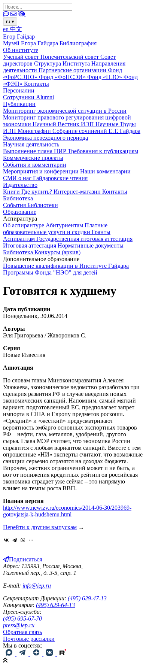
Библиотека (18, 198)
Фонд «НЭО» (105, 77)
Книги (12, 191)
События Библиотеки (30, 205)
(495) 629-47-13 (87, 598)
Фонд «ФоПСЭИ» (63, 77)
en (6, 29)
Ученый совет (21, 57)
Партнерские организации (73, 70)
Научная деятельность (31, 144)
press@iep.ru (18, 625)
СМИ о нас (18, 178)
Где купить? (37, 191)
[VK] (50, 654)
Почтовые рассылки (29, 639)
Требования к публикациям (103, 151)
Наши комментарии (105, 171)
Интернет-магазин (78, 191)
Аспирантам (19, 239)
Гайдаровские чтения (60, 178)
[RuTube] (63, 654)
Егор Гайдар (19, 36)
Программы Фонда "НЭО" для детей (50, 272)
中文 (16, 29)
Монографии (35, 131)
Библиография (78, 43)
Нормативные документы (91, 245)
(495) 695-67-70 (22, 618)
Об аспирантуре (24, 225)
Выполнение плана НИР (35, 151)
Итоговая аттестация (30, 245)
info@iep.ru (36, 585)
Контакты (36, 84)
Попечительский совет (70, 57)
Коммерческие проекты (33, 158)
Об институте (20, 50)
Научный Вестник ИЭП (64, 124)
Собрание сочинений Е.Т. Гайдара (96, 131)
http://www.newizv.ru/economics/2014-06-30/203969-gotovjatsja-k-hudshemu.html (67, 511)
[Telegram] (14, 540)
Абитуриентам (65, 225)
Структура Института (62, 63)
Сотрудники (19, 97)
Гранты (101, 232)
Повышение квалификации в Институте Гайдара (66, 266)
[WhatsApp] (22, 540)
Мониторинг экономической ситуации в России (65, 110)
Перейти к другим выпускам (40, 527)
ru (10, 21)
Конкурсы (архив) (57, 252)
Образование (19, 212)
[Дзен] (36, 654)
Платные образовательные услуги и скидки (55, 228)
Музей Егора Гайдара (31, 43)
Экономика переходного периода (45, 137)
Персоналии (18, 90)
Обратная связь (22, 632)
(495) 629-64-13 (55, 605)
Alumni (45, 97)
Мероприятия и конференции (41, 171)
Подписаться (25, 559)
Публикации (19, 104)
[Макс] (9, 654)
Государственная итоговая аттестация (84, 239)
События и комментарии (34, 164)
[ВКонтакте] (6, 540)
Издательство (20, 185)
